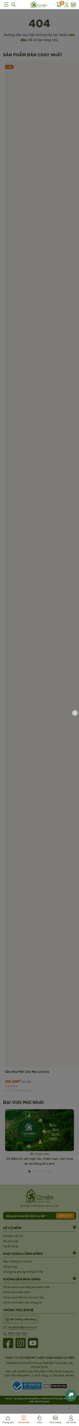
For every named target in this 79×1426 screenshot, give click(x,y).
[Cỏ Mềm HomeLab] (39, 4)
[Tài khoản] (67, 4)
